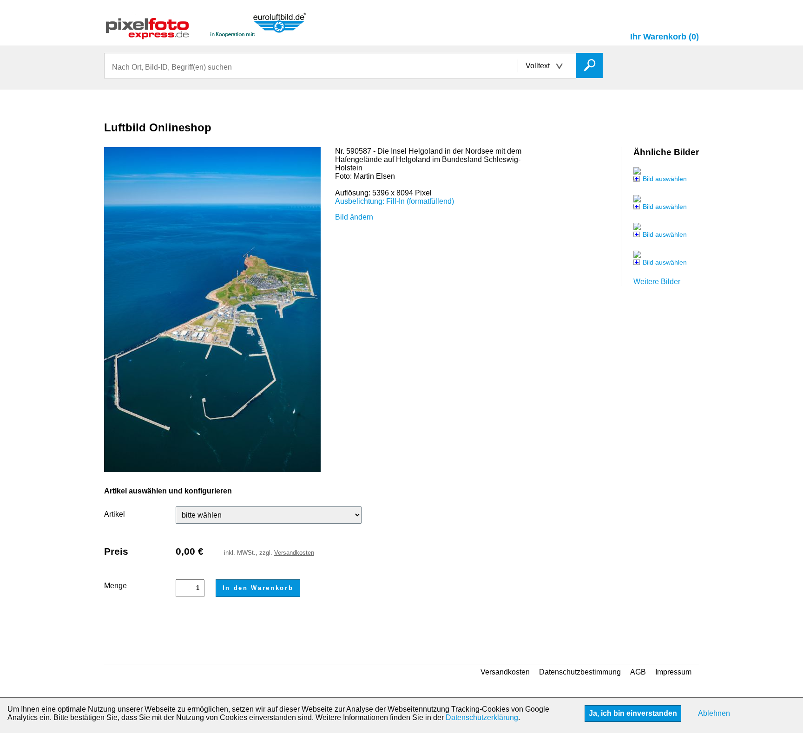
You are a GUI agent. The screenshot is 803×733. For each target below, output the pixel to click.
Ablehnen (714, 713)
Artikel (114, 514)
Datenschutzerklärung (482, 717)
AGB (638, 672)
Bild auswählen (665, 178)
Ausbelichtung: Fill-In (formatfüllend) (394, 201)
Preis (116, 551)
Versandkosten (294, 552)
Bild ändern (354, 217)
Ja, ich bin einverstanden (633, 713)
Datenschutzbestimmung (580, 672)
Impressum (673, 672)
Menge (115, 586)
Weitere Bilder (656, 281)
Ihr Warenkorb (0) (664, 36)
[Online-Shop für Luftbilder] (206, 35)
